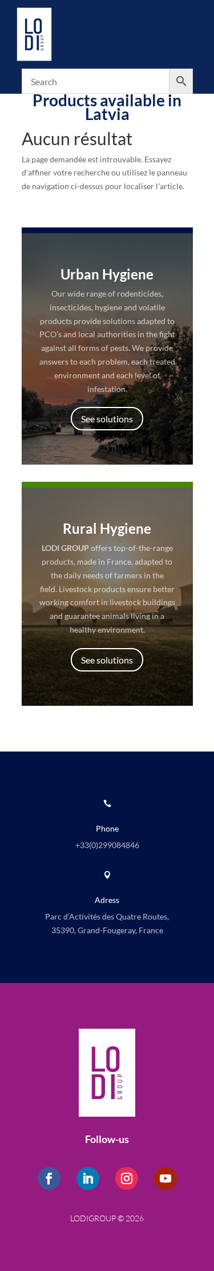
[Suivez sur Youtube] (165, 1178)
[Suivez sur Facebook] (49, 1178)
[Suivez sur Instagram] (126, 1178)
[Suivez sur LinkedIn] (87, 1178)
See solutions (107, 418)
